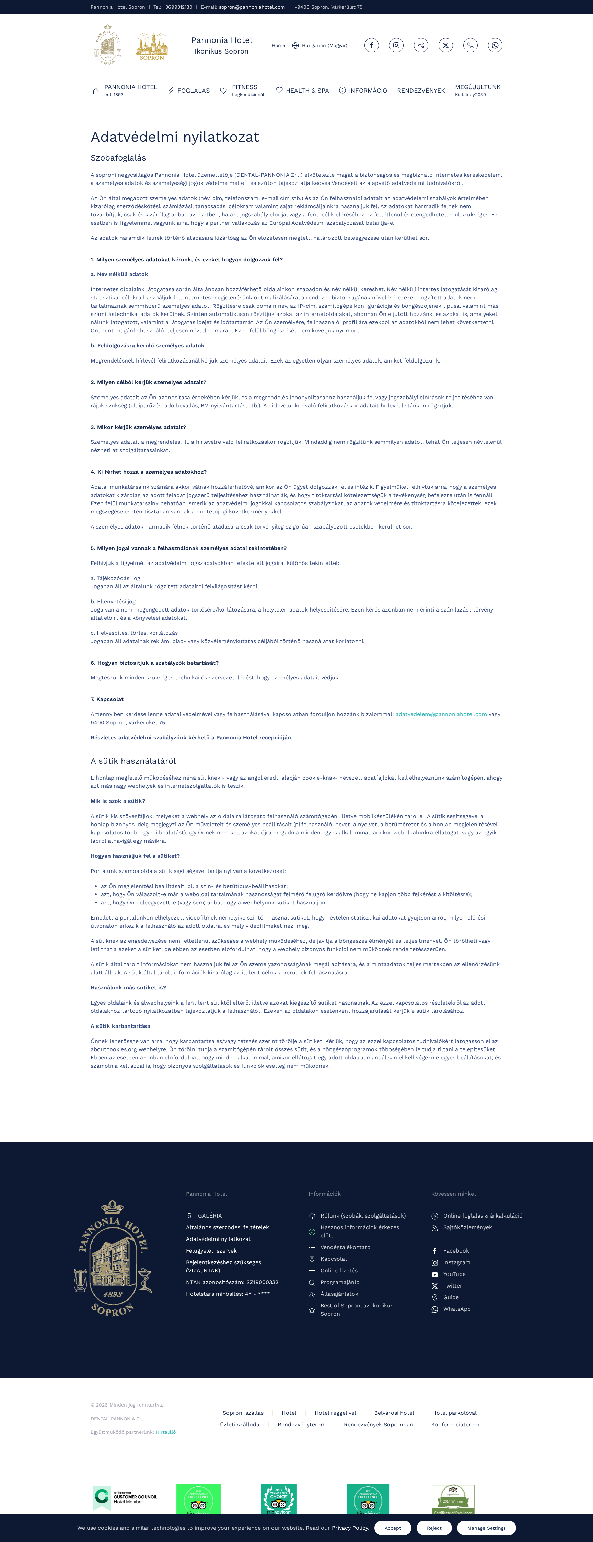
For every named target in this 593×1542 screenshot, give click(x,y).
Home (278, 45)
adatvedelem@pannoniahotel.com (441, 714)
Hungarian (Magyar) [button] (324, 45)
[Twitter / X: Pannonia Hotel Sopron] (446, 45)
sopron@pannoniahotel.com (252, 7)
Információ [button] (368, 90)
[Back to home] (108, 45)
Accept (393, 1528)
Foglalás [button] (193, 90)
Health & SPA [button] (307, 90)
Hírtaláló (166, 1432)
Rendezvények (421, 90)
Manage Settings (486, 1528)
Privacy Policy (350, 1528)
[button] (478, 90)
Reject (434, 1528)
